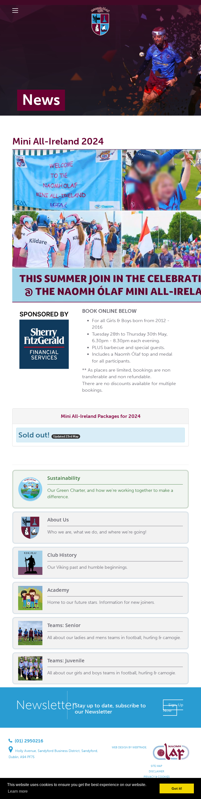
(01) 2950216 (29, 741)
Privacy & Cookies (157, 776)
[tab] (100, 416)
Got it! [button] (177, 788)
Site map (156, 766)
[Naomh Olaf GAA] (100, 20)
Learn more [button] (18, 791)
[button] (100, 416)
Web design (120, 747)
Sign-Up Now (173, 707)
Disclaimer (156, 771)
